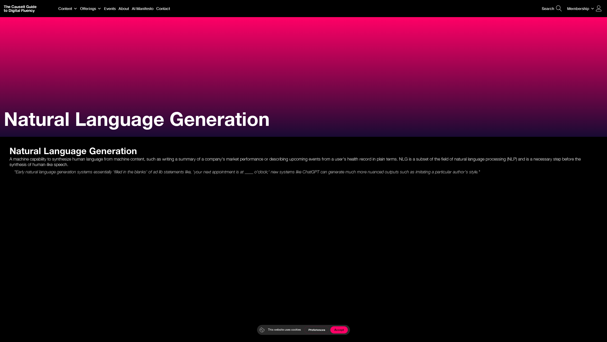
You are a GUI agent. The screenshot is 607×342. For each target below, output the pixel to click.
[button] (68, 8)
